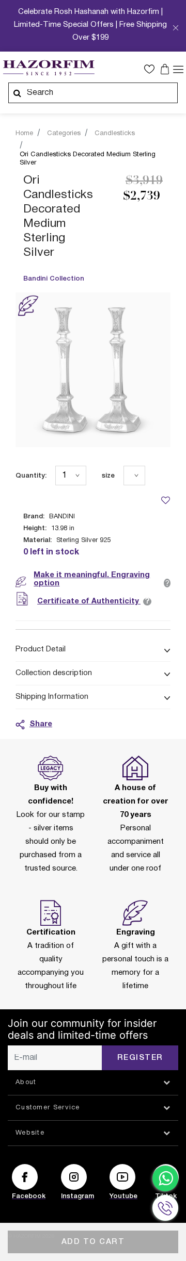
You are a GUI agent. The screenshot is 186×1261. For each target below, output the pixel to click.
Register (140, 1057)
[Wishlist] (165, 500)
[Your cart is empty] (166, 69)
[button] (152, 69)
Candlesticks (115, 133)
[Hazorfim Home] (48, 68)
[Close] (175, 29)
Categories (64, 133)
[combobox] (93, 93)
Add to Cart (93, 1242)
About (26, 1082)
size (108, 476)
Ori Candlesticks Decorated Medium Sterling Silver (88, 159)
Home (24, 133)
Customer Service (48, 1108)
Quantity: (31, 476)
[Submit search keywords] (17, 92)
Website (30, 1133)
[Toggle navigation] (178, 68)
